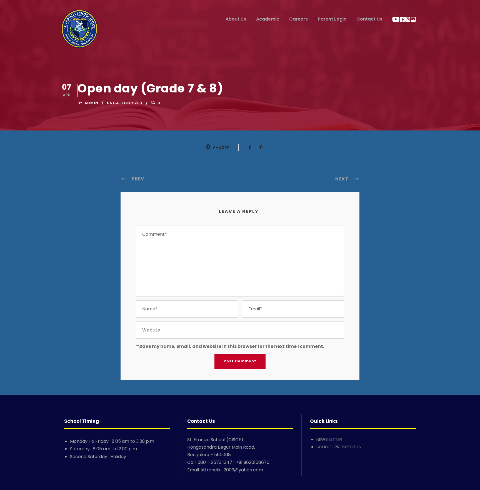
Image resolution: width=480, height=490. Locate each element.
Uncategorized (124, 102)
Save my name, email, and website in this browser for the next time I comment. (231, 346)
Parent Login (332, 19)
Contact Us (369, 19)
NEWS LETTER (329, 439)
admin (91, 102)
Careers (298, 19)
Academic (267, 19)
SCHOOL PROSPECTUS (338, 447)
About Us (236, 19)
